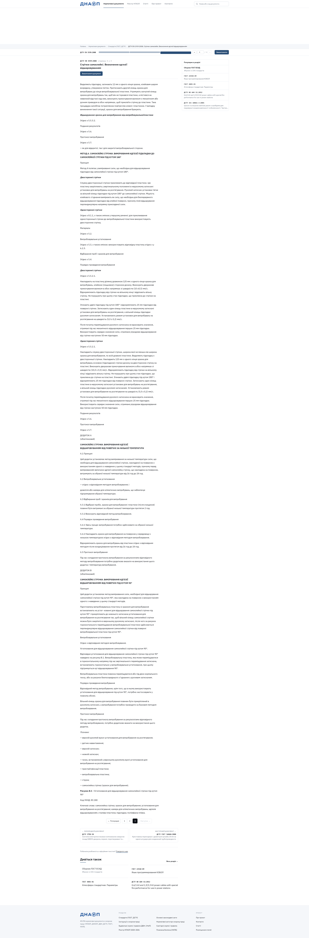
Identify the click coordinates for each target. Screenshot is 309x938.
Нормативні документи (113, 4)
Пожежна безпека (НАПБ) (166, 930)
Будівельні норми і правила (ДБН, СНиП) (135, 926)
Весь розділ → (172, 861)
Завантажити (221, 52)
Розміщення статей (203, 930)
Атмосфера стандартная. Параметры (100, 885)
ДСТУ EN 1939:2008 (88, 61)
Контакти (169, 4)
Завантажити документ (91, 74)
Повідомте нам (122, 851)
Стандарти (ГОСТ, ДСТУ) (117, 46)
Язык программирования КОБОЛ (148, 872)
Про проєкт (156, 4)
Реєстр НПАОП (133, 4)
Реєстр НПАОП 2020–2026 (129, 930)
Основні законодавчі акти (166, 918)
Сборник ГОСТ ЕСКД (92, 868)
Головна (83, 46)
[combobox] (213, 4)
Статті (145, 4)
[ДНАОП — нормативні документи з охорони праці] (90, 4)
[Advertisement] (154, 26)
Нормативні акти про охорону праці (170, 922)
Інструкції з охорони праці (129, 922)
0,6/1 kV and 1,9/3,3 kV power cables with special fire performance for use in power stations (155, 886)
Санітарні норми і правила (166, 926)
